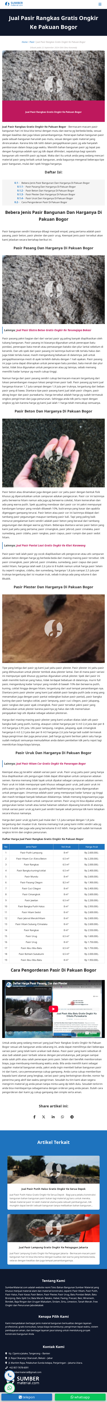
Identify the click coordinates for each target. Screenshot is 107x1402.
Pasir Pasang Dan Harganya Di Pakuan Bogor (51, 186)
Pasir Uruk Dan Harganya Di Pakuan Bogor (49, 198)
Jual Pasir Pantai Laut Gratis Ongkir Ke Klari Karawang (50, 545)
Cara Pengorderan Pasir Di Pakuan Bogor (44, 202)
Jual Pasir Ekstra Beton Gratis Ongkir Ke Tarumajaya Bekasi (53, 330)
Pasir (32, 42)
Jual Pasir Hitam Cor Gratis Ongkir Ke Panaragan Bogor (51, 763)
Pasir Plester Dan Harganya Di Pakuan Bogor (50, 194)
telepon (28, 1397)
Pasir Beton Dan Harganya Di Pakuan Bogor (50, 190)
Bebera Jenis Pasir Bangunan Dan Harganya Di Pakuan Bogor (55, 182)
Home (25, 42)
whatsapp (82, 1397)
